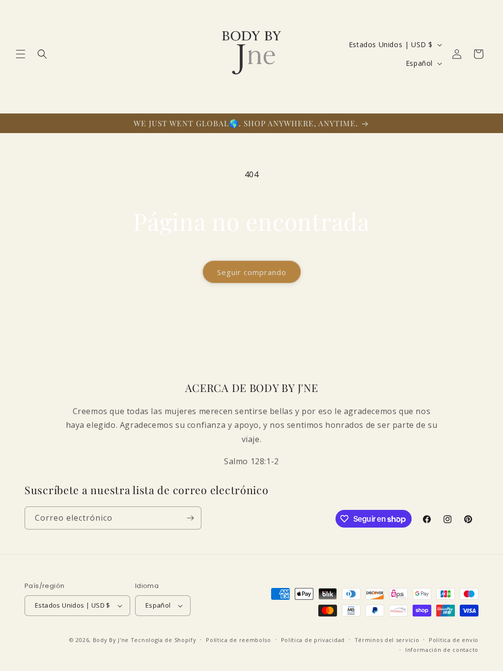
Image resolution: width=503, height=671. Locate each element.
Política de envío (453, 639)
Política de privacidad (313, 639)
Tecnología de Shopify (163, 639)
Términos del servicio (387, 639)
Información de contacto (441, 649)
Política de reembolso (238, 639)
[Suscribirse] (190, 518)
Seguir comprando (251, 272)
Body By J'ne (111, 639)
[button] (20, 54)
